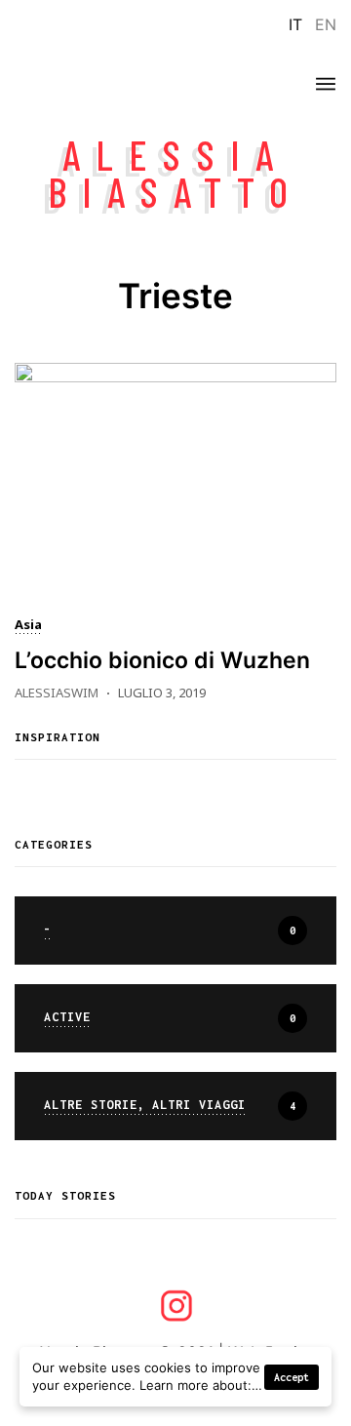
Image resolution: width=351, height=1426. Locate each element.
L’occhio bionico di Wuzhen (162, 660)
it (295, 24)
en (325, 24)
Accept (291, 1377)
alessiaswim (56, 692)
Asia (28, 626)
